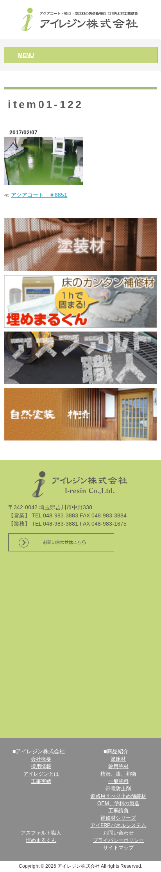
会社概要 (41, 759)
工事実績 (41, 781)
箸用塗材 (118, 766)
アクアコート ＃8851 (39, 195)
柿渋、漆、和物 (118, 774)
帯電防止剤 (118, 789)
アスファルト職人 (41, 833)
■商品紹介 (116, 751)
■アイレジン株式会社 (39, 751)
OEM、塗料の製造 (118, 803)
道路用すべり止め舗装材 (118, 796)
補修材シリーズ (118, 818)
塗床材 (118, 759)
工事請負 (118, 810)
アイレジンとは (41, 774)
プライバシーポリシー (118, 840)
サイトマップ (118, 848)
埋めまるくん (41, 840)
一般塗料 (118, 781)
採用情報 (41, 766)
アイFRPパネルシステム (118, 825)
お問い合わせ (118, 833)
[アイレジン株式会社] (80, 19)
